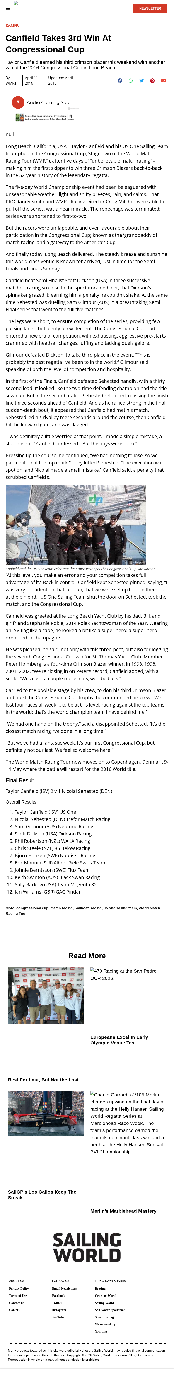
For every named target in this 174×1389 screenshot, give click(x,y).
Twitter (57, 1303)
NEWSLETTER (150, 8)
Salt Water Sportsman (110, 1310)
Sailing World (104, 1303)
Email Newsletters (64, 1288)
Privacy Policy (19, 1288)
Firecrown (120, 1355)
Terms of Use (18, 1295)
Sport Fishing (104, 1317)
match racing (61, 908)
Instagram (59, 1310)
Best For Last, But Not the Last (43, 1079)
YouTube (58, 1317)
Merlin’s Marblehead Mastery (123, 1211)
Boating (100, 1288)
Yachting (101, 1331)
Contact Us (16, 1303)
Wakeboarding (105, 1324)
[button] (120, 80)
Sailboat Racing (88, 908)
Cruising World (105, 1295)
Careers (14, 1310)
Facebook (58, 1295)
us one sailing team (120, 908)
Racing (13, 25)
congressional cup (32, 908)
